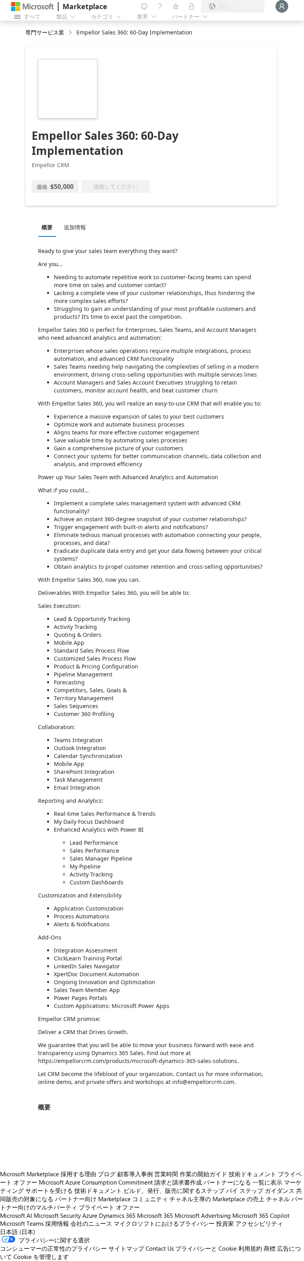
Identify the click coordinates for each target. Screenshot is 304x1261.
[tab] (49, 227)
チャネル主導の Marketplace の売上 (216, 1199)
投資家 (225, 1223)
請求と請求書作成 (178, 1182)
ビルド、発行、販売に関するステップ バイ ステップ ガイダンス (209, 1190)
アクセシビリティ (259, 1223)
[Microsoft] (32, 6)
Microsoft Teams (22, 1223)
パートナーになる (227, 1182)
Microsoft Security (57, 1215)
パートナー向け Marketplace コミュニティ (111, 1199)
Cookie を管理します (41, 1257)
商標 (270, 1248)
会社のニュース (91, 1223)
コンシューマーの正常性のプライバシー (53, 1248)
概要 (47, 227)
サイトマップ (126, 1248)
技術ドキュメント (252, 1174)
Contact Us (160, 1248)
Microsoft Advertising (203, 1215)
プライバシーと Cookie (206, 1248)
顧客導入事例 (135, 1174)
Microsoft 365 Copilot (260, 1215)
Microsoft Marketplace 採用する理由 (48, 1174)
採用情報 (57, 1223)
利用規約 (250, 1248)
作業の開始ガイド (203, 1174)
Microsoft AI (16, 1215)
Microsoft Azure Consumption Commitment (96, 1182)
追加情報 (75, 227)
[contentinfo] (71, 33)
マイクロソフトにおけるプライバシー (164, 1223)
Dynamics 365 (117, 1215)
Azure (89, 1215)
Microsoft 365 (155, 1215)
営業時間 (166, 1174)
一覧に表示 (267, 1182)
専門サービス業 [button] (44, 32)
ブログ (107, 1174)
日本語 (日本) (17, 1232)
